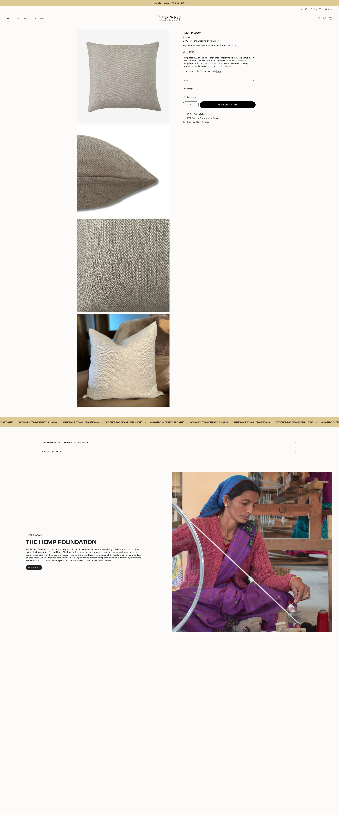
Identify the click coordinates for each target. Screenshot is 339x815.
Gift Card (328, 9)
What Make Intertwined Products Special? (66, 442)
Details (186, 80)
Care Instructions (51, 451)
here (218, 71)
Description (188, 51)
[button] (9, 18)
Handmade (188, 88)
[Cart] (331, 18)
